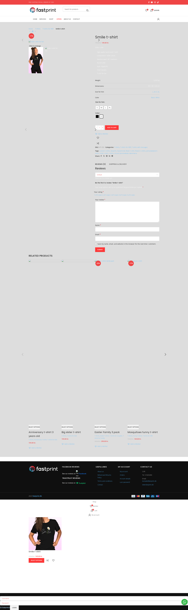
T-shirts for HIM (148, 436)
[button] (35, 448)
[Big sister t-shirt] (78, 342)
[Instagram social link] (154, 2)
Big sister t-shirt (71, 432)
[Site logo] (45, 10)
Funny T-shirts (137, 436)
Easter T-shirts (104, 436)
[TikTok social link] (157, 2)
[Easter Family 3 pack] (111, 342)
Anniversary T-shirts (40, 440)
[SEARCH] (87, 10)
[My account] (158, 19)
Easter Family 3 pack (107, 432)
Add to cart (111, 127)
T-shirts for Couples (116, 436)
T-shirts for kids (52, 440)
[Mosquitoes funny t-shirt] (143, 342)
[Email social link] (151, 2)
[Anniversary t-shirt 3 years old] (45, 342)
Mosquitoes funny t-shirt (143, 432)
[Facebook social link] (149, 2)
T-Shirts (31, 440)
